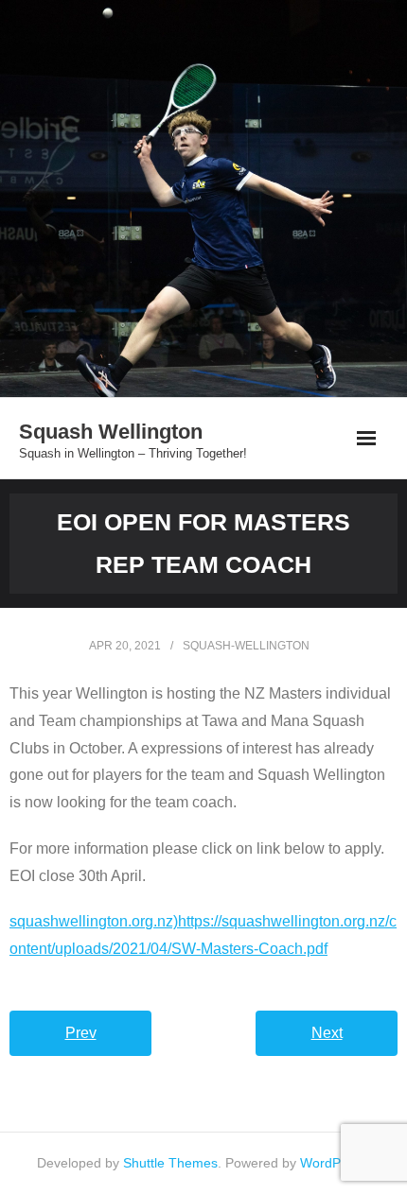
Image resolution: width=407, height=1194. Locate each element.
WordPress (333, 1162)
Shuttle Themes (170, 1162)
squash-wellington (246, 645)
